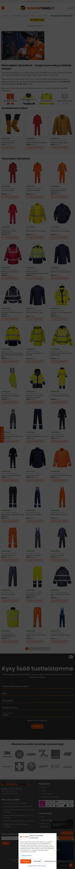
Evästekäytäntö (32, 865)
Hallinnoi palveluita (26, 855)
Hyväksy (25, 861)
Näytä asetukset (50, 861)
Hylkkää (37, 861)
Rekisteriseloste (41, 865)
